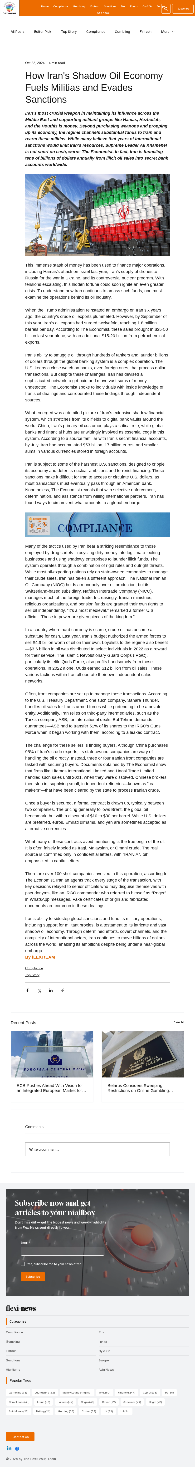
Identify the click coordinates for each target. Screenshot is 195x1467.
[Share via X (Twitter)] (39, 990)
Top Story (69, 31)
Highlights (13, 1369)
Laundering (46, 1392)
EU (171, 1392)
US (126, 1411)
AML (106, 1392)
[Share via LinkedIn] (51, 990)
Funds (103, 1342)
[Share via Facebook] (27, 990)
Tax (101, 1332)
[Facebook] (17, 1448)
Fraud (45, 1402)
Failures (67, 1402)
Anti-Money (20, 1411)
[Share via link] (62, 990)
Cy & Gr (104, 1351)
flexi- (21, 1308)
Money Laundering (78, 1392)
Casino (90, 1411)
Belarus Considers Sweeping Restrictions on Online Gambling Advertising (138, 1088)
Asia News (106, 1369)
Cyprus (151, 1392)
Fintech (145, 31)
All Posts (17, 31)
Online (110, 1402)
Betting (44, 1411)
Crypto (89, 1402)
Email (25, 1242)
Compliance (95, 31)
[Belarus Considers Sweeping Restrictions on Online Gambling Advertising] (143, 1054)
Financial (128, 1392)
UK (110, 1411)
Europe (104, 1360)
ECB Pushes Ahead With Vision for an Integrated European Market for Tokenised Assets (50, 1088)
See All (179, 1022)
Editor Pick (42, 31)
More (165, 31)
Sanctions (13, 1360)
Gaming (67, 1411)
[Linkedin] (9, 1448)
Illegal (157, 1402)
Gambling (122, 31)
